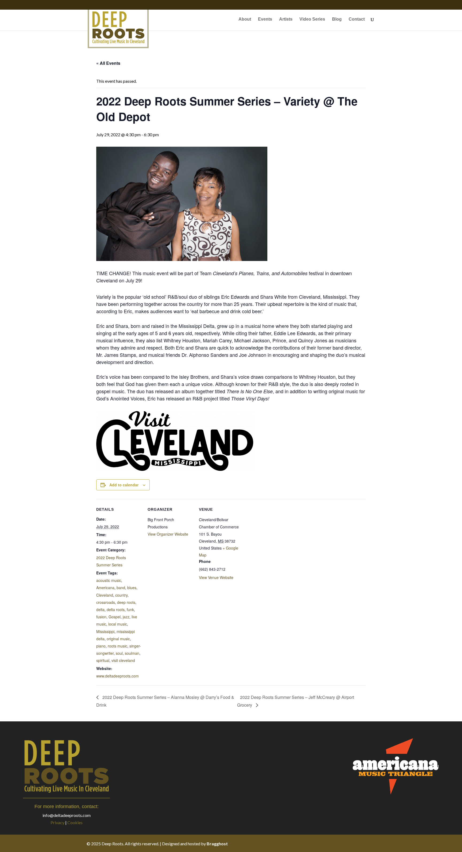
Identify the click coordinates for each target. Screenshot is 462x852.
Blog (337, 19)
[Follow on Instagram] (360, 843)
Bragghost (217, 843)
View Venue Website (216, 577)
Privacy (57, 822)
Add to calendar (123, 484)
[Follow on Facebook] (339, 843)
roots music (117, 646)
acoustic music (108, 580)
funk (130, 609)
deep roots (126, 602)
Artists (285, 19)
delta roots (116, 609)
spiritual (102, 660)
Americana (105, 587)
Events (265, 19)
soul (119, 653)
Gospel (115, 616)
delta (100, 609)
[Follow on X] (349, 843)
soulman (132, 653)
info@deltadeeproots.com (67, 815)
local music (117, 624)
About (244, 19)
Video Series (312, 19)
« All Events (108, 63)
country (121, 595)
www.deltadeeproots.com (117, 676)
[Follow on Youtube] (371, 843)
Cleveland (104, 595)
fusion (101, 616)
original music (118, 638)
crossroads (105, 602)
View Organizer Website (168, 534)
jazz (126, 616)
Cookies (75, 822)
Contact (357, 19)
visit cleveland (123, 660)
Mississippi (105, 631)
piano (101, 646)
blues (131, 587)
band (121, 587)
